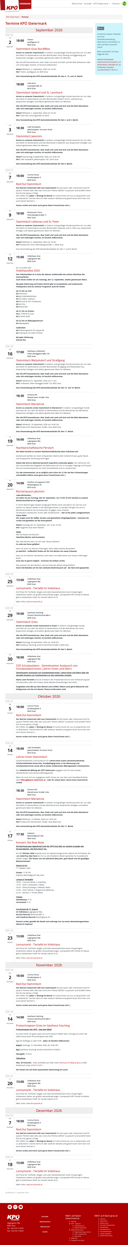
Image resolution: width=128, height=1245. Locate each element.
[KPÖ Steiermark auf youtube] (21, 1207)
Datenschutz (45, 1221)
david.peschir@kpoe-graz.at (71, 1062)
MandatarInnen (105, 1229)
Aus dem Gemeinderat (107, 1225)
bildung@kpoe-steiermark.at (33, 780)
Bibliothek (78, 1236)
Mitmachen (77, 3)
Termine (73, 1221)
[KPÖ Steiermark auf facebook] (10, 1207)
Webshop (74, 1238)
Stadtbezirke (104, 1227)
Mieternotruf (104, 1223)
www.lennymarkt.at (34, 601)
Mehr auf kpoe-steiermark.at (73, 1217)
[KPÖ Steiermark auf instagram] (15, 1207)
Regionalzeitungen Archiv (83, 1232)
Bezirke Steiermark (80, 1228)
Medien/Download (77, 1230)
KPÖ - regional (75, 1224)
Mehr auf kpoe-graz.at (106, 1215)
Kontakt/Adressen (106, 1231)
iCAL (101, 28)
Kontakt (88, 3)
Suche (45, 1232)
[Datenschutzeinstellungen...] (124, 4)
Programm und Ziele (77, 1240)
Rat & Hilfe (103, 1221)
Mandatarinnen (80, 1226)
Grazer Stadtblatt (105, 1234)
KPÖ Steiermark (101, 3)
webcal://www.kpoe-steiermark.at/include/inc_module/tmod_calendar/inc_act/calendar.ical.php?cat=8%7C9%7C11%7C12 (109, 64)
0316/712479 (36, 1065)
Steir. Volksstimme (80, 1234)
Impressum (45, 1226)
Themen (116, 3)
